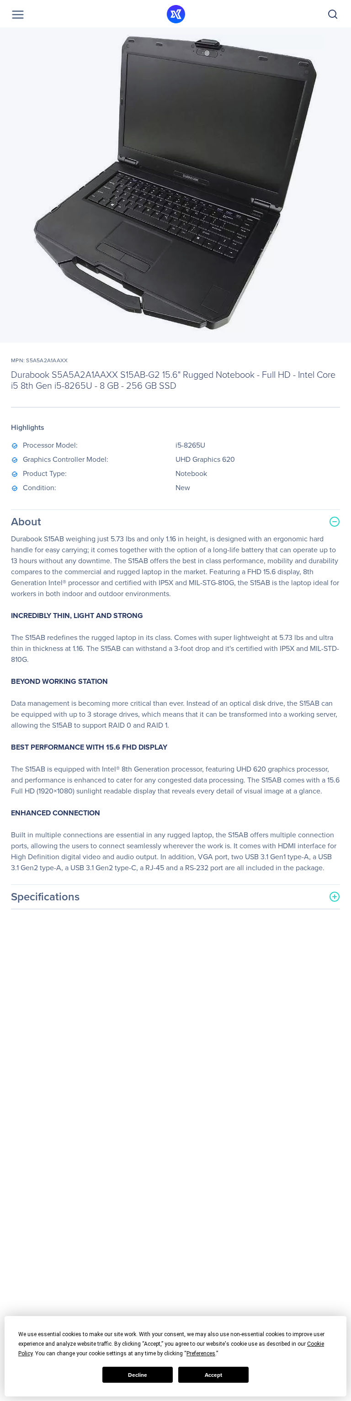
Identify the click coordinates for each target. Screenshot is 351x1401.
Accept (213, 1375)
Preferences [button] (200, 1353)
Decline (137, 1375)
